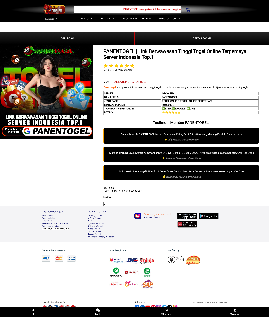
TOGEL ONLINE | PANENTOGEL (129, 81)
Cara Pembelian (49, 218)
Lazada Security (95, 234)
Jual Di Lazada (94, 231)
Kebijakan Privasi (95, 226)
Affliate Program (95, 218)
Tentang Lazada (95, 215)
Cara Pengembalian (50, 226)
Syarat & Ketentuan (96, 223)
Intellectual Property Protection (101, 237)
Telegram (235, 314)
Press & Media (94, 229)
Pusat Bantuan (48, 215)
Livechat (98, 314)
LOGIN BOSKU (67, 38)
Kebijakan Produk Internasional (55, 223)
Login (32, 314)
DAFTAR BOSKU (202, 38)
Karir (90, 221)
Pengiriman (47, 221)
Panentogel (109, 87)
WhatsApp (166, 314)
